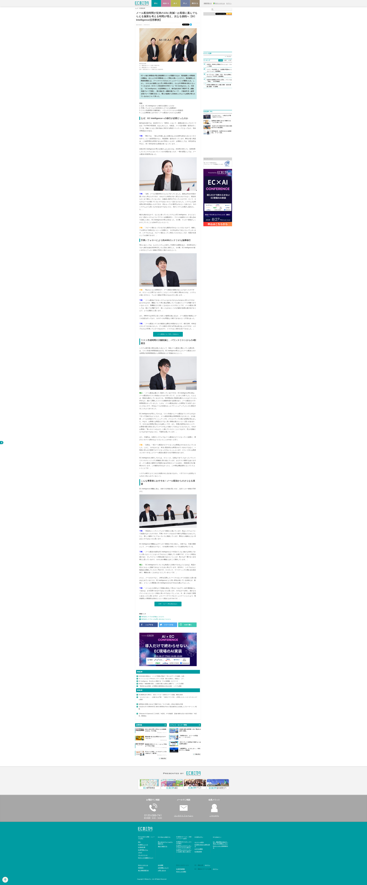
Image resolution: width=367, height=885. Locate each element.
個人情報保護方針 (143, 870)
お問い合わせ (162, 870)
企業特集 (139, 725)
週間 (226, 60)
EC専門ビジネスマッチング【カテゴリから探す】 (183, 846)
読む (156, 3)
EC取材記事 (142, 8)
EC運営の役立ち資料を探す (202, 845)
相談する (166, 3)
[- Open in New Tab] (217, 162)
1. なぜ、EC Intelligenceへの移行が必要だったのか (156, 106)
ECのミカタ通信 (181, 871)
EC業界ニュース (143, 844)
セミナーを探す (199, 842)
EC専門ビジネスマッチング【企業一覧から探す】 (183, 850)
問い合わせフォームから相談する (165, 843)
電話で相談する (162, 846)
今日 (221, 60)
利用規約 (140, 868)
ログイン (207, 865)
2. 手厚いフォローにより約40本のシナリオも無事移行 (157, 108)
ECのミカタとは (143, 865)
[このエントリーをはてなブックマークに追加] (191, 24)
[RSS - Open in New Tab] (229, 14)
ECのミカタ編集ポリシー (145, 858)
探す (176, 3)
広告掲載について (163, 868)
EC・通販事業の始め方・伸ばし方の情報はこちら (220, 843)
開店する (195, 3)
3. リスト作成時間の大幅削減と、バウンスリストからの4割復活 (161, 110)
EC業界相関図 (180, 869)
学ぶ (185, 3)
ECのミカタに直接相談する (220, 847)
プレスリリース (142, 855)
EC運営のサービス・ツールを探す (183, 842)
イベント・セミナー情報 (178, 725)
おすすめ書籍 (199, 849)
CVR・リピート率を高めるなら (168, 604)
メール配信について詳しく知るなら (168, 334)
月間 (230, 60)
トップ (136, 8)
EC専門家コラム (143, 850)
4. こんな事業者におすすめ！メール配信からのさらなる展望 (160, 112)
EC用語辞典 (198, 851)
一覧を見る (163, 758)
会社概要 (160, 865)
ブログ (140, 852)
